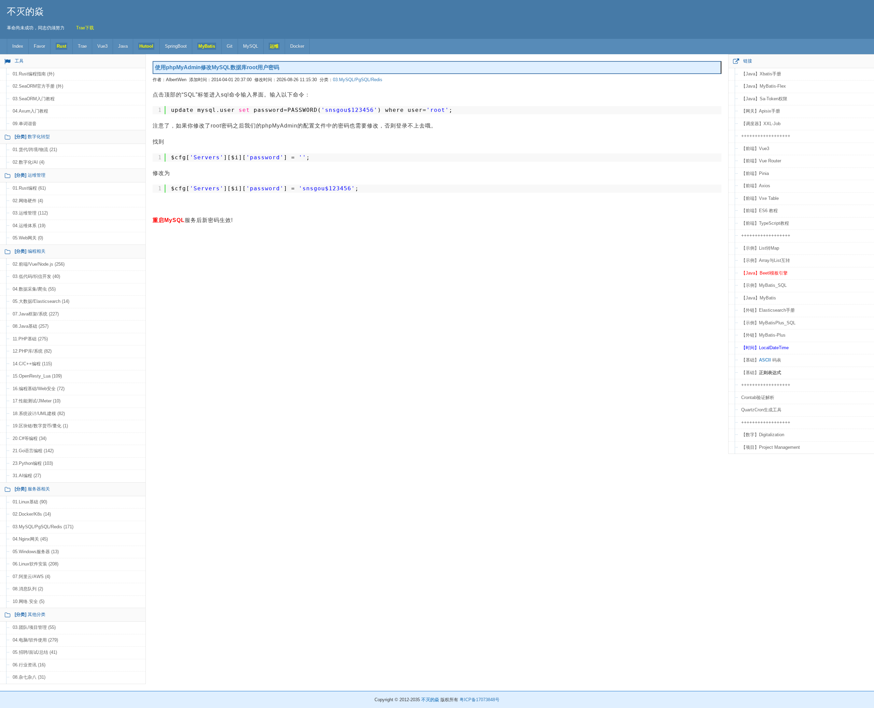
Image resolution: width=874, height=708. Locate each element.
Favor (39, 46)
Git (229, 46)
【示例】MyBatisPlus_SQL (768, 322)
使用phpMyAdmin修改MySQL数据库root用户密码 (217, 67)
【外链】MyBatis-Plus (763, 335)
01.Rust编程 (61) (29, 188)
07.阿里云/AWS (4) (31, 576)
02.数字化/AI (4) (28, 162)
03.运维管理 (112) (30, 213)
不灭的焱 (25, 11)
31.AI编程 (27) (27, 475)
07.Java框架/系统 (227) (36, 313)
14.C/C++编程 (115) (32, 363)
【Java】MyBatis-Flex (763, 86)
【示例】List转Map (760, 248)
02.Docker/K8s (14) (32, 514)
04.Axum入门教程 (30, 111)
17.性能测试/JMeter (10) (36, 400)
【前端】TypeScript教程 (765, 223)
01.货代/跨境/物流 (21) (35, 149)
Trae (82, 46)
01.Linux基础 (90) (30, 501)
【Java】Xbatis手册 (761, 73)
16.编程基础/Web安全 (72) (39, 388)
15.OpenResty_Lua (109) (37, 376)
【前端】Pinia (755, 173)
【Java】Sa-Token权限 (764, 98)
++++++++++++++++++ (765, 135)
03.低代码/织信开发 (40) (36, 276)
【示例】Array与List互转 (765, 260)
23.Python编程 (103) (33, 463)
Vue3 (102, 46)
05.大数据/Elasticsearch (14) (41, 301)
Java (123, 46)
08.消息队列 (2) (28, 588)
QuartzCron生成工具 (761, 409)
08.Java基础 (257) (30, 326)
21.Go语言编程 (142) (33, 450)
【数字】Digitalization (762, 434)
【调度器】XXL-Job (760, 123)
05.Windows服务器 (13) (36, 551)
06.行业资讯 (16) (29, 664)
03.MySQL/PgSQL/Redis (357, 79)
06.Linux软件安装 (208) (35, 563)
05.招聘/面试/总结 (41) (35, 652)
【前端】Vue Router (761, 160)
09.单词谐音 (25, 123)
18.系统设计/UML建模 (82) (39, 413)
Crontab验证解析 (757, 397)
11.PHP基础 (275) (30, 338)
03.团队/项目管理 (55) (34, 627)
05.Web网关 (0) (28, 237)
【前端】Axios (755, 185)
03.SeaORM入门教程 (34, 98)
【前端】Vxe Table (760, 198)
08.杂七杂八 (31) (29, 677)
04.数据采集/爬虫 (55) (34, 289)
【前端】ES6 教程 (759, 210)
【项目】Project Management (770, 447)
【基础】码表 (761, 360)
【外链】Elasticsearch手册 (768, 310)
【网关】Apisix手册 (760, 111)
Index (17, 46)
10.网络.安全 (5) (28, 601)
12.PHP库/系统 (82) (32, 351)
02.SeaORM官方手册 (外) (38, 86)
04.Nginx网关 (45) (30, 539)
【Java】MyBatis (758, 297)
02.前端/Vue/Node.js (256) (39, 264)
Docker (297, 46)
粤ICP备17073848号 (479, 699)
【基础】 (761, 372)
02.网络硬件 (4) (28, 200)
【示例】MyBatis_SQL (764, 285)
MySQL (250, 46)
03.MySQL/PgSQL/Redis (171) (43, 526)
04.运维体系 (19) (29, 225)
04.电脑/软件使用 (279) (35, 640)
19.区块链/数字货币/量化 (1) (40, 425)
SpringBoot (176, 46)
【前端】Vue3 (755, 148)
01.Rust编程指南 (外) (33, 73)
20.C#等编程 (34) (29, 438)
